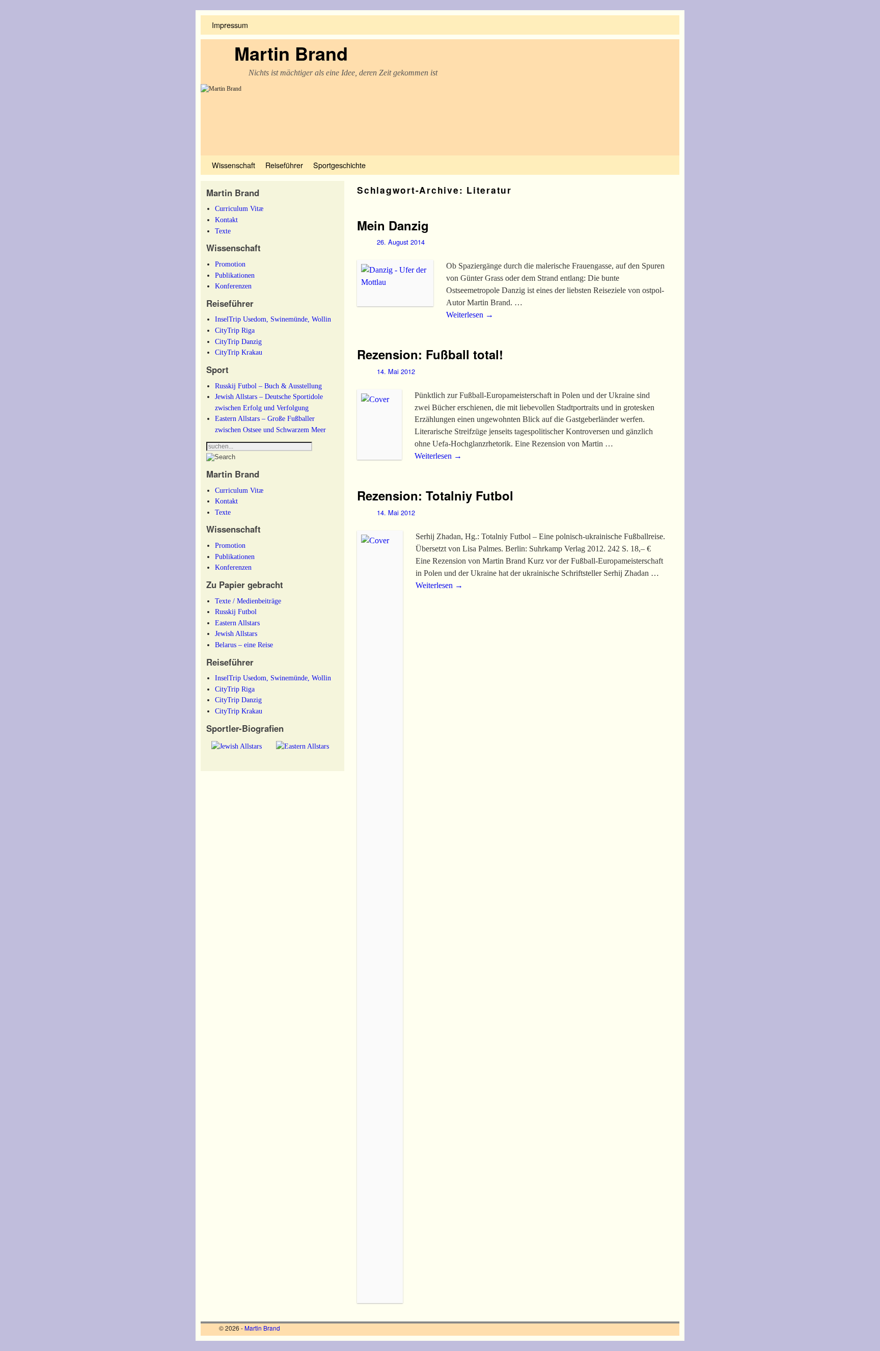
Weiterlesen (469, 314)
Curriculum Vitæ (239, 208)
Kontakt (226, 220)
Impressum (230, 24)
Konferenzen (233, 286)
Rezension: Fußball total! (430, 354)
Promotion (230, 264)
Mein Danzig (393, 225)
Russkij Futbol (236, 611)
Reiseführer (284, 165)
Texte (223, 231)
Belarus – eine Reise (244, 645)
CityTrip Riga (235, 330)
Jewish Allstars (236, 633)
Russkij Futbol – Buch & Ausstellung (268, 386)
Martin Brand (291, 53)
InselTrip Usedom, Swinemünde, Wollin (273, 319)
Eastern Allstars (237, 623)
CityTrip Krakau (238, 352)
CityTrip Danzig (238, 341)
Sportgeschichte (339, 165)
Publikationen (235, 275)
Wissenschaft (233, 165)
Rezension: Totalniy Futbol (435, 495)
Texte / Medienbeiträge (248, 601)
